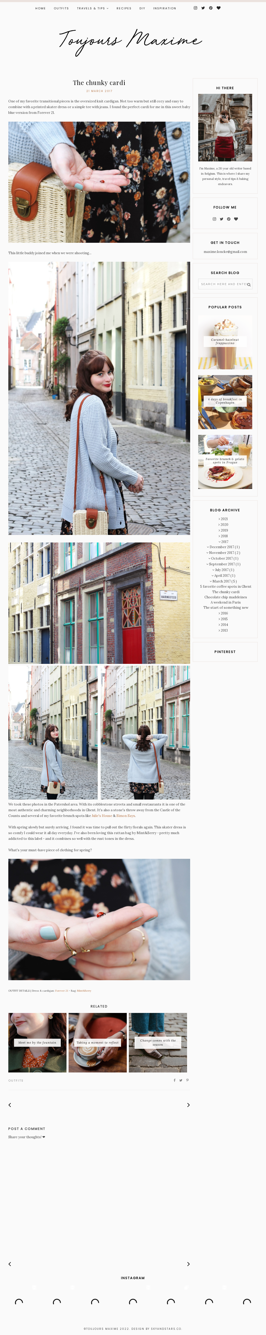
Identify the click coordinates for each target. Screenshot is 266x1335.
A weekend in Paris (226, 602)
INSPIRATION (164, 8)
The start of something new (225, 607)
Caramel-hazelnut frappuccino (225, 341)
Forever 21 (61, 990)
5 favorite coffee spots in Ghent (225, 586)
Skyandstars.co (166, 1329)
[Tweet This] (181, 1080)
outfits (16, 1080)
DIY (142, 8)
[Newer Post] (9, 1105)
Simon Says (125, 816)
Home (40, 8)
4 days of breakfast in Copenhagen (225, 400)
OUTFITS (61, 8)
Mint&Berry (84, 990)
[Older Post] (188, 1105)
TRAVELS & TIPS (91, 8)
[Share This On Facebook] (175, 1080)
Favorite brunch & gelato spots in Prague (225, 460)
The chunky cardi (226, 592)
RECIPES (124, 8)
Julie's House (102, 816)
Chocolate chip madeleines (225, 597)
